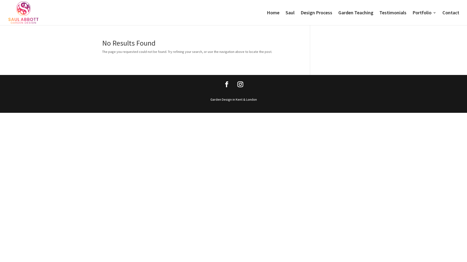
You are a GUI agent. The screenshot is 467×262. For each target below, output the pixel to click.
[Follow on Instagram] (240, 84)
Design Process (316, 13)
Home (273, 13)
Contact (450, 13)
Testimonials (392, 13)
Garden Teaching (355, 13)
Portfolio (422, 13)
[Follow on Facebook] (227, 84)
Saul (290, 13)
